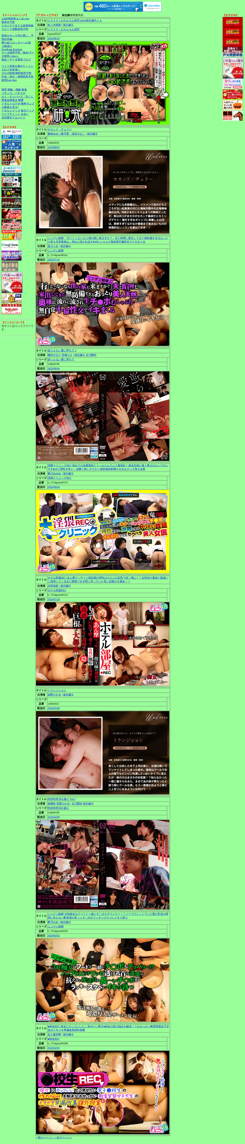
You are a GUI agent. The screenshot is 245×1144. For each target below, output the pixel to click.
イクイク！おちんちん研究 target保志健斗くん (75, 20)
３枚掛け (7, 46)
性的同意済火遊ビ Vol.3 (61, 799)
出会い (25, 114)
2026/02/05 (54, 1047)
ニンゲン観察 (56, 250)
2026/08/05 (54, 147)
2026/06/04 (54, 368)
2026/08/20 (54, 38)
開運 (21, 100)
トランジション (57, 690)
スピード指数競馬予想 (15, 29)
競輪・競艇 (14, 89)
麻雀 (24, 89)
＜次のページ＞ (63, 1137)
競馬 (4, 89)
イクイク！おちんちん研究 (64, 29)
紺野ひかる (54, 694)
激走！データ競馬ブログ (16, 59)
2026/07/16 (54, 259)
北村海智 (53, 585)
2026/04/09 (54, 817)
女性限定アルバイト (14, 117)
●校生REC (54, 1038)
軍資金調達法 (10, 100)
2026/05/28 (54, 599)
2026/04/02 (54, 935)
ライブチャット (11, 114)
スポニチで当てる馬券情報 (18, 25)
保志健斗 (68, 25)
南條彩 (52, 803)
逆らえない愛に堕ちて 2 (62, 350)
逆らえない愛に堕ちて (61, 359)
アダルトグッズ (11, 110)
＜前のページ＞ (44, 1137)
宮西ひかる (63, 803)
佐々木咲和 (54, 25)
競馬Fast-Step (9, 80)
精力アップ (27, 110)
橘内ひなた (54, 355)
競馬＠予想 (8, 22)
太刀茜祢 (91, 355)
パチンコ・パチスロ (14, 93)
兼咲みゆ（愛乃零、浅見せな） (66, 133)
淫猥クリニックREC (60, 478)
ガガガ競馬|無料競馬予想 (16, 73)
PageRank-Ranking (12, 49)
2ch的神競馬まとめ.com (15, 18)
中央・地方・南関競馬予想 (18, 76)
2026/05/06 (54, 708)
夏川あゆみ (54, 473)
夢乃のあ (53, 922)
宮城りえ (67, 355)
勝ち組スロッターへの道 (16, 42)
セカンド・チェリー (60, 129)
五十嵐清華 (54, 1034)
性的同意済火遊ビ (58, 808)
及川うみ (53, 246)
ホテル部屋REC (57, 590)
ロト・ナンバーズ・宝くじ (18, 96)
